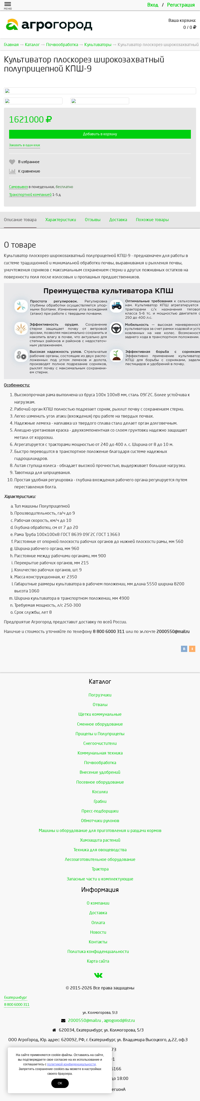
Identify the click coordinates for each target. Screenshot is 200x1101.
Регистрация (181, 5)
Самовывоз (18, 187)
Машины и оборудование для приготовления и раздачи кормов (100, 830)
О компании (98, 903)
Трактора (100, 869)
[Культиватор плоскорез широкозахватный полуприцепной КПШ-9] (99, 101)
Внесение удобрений (100, 772)
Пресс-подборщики (100, 811)
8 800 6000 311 (16, 1005)
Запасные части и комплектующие (100, 879)
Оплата (98, 922)
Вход (152, 5)
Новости (98, 932)
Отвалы (100, 704)
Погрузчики (100, 695)
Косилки (100, 792)
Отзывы (93, 219)
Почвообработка (100, 762)
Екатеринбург (15, 998)
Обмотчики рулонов (100, 820)
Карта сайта (98, 961)
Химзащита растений (100, 840)
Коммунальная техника (100, 753)
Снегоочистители (100, 743)
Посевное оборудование (100, 782)
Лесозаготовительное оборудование (100, 859)
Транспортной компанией (30, 195)
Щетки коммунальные (100, 714)
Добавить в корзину (100, 134)
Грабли (100, 801)
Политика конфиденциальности (98, 951)
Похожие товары (152, 219)
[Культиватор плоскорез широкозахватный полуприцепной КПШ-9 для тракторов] (33, 101)
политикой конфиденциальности (71, 1064)
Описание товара (20, 219)
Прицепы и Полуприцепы (100, 734)
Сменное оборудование (100, 724)
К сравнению (29, 171)
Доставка (118, 219)
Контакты (98, 942)
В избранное (29, 162)
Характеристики (60, 219)
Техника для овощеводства (100, 850)
